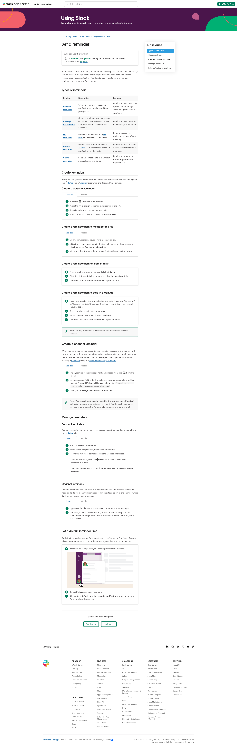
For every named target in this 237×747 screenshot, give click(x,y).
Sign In (211, 4)
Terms (70, 740)
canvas (81, 147)
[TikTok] (193, 647)
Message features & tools (101, 37)
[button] (91, 624)
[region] (100, 130)
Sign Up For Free (226, 4)
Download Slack (49, 740)
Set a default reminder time (159, 68)
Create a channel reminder (159, 59)
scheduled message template (102, 360)
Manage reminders (156, 64)
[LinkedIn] (167, 647)
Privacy (63, 740)
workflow (75, 360)
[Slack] (46, 694)
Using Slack (84, 37)
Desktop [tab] (69, 194)
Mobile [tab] (84, 194)
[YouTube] (188, 647)
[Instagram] (172, 647)
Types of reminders (156, 51)
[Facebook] (178, 647)
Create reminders (155, 55)
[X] (183, 647)
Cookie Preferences (83, 740)
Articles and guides (43, 4)
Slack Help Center (70, 37)
